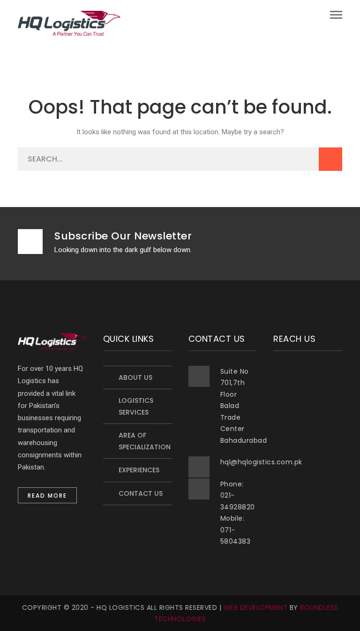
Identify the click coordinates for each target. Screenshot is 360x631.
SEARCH (330, 159)
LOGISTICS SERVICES (136, 406)
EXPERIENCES (139, 470)
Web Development (256, 607)
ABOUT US (135, 377)
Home (43, 46)
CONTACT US (141, 493)
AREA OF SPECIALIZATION (145, 441)
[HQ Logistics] (69, 22)
